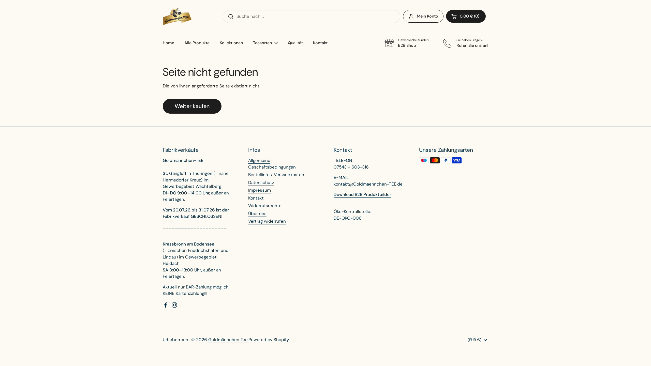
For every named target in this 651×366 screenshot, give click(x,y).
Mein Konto (427, 16)
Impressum (259, 190)
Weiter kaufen (192, 106)
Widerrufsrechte (265, 205)
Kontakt (256, 198)
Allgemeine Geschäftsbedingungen (272, 164)
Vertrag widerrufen (267, 221)
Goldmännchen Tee (228, 339)
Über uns (257, 213)
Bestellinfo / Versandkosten (276, 174)
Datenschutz (261, 182)
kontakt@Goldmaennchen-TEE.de (368, 184)
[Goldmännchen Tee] (177, 16)
